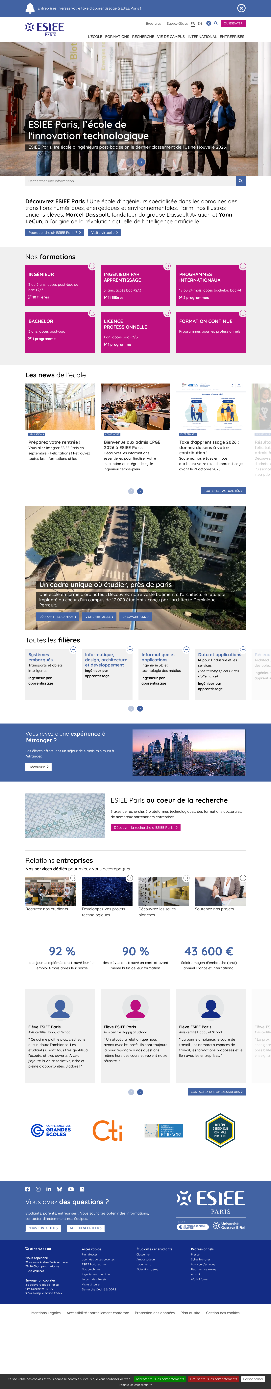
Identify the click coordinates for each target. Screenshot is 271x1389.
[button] (141, 162)
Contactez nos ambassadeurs (215, 1092)
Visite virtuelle (102, 232)
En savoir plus (134, 617)
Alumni (195, 1274)
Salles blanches (200, 1259)
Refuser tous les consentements (213, 1379)
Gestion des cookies (223, 1313)
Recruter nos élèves (203, 1269)
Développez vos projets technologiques (103, 911)
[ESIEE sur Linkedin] (48, 1189)
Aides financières (147, 1269)
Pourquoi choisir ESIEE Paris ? (53, 232)
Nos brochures (91, 1269)
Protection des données (155, 1313)
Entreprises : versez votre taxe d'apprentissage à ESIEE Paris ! (89, 8)
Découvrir (37, 767)
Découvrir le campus (56, 617)
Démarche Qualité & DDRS (99, 1289)
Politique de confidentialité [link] (135, 1385)
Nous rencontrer (84, 1228)
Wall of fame (199, 1279)
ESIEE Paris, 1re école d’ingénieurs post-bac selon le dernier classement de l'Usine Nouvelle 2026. (128, 147)
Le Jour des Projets (94, 1279)
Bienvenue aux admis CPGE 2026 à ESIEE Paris (132, 444)
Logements (143, 1264)
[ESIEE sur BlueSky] (59, 1189)
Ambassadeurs (146, 1259)
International (202, 36)
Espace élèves (177, 23)
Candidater (233, 23)
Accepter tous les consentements (160, 1379)
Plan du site (190, 1313)
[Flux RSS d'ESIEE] (82, 1189)
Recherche (143, 36)
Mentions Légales (46, 1313)
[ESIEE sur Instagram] (38, 1189)
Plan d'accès (90, 1254)
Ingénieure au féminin (96, 1274)
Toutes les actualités (222, 491)
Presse (195, 1254)
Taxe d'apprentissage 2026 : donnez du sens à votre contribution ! (209, 447)
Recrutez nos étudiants (46, 908)
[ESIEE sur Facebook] (27, 1189)
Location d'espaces (203, 1264)
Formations (117, 36)
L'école (95, 36)
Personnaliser (253, 1379)
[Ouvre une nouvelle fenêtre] (51, 1130)
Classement (144, 1254)
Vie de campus (171, 36)
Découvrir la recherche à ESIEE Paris (144, 827)
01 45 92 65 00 (40, 1249)
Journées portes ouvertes (98, 1259)
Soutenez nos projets (214, 908)
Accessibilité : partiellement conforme (98, 1313)
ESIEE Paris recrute (94, 1264)
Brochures (153, 23)
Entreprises (232, 36)
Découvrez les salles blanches (157, 911)
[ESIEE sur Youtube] (71, 1189)
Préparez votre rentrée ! (54, 442)
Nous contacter (42, 1228)
